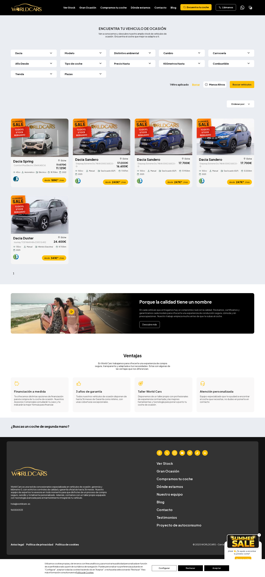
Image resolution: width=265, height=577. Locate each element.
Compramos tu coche (113, 7)
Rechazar (190, 568)
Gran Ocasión (87, 7)
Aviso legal (17, 544)
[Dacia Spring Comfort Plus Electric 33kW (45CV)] (39, 138)
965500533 (17, 509)
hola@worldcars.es (20, 503)
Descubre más (149, 324)
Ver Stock (69, 7)
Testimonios (167, 517)
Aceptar (217, 568)
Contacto (160, 7)
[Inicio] (27, 7)
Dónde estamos (140, 7)
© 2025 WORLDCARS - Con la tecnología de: (216, 544)
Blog (173, 7)
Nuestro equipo (170, 494)
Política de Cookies (85, 572)
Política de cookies (67, 544)
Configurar (164, 568)
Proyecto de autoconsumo (179, 525)
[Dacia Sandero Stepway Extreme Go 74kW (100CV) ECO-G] (101, 137)
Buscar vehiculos (242, 84)
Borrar (196, 84)
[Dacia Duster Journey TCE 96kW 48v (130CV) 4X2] (39, 214)
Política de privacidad (39, 544)
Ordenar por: (238, 104)
